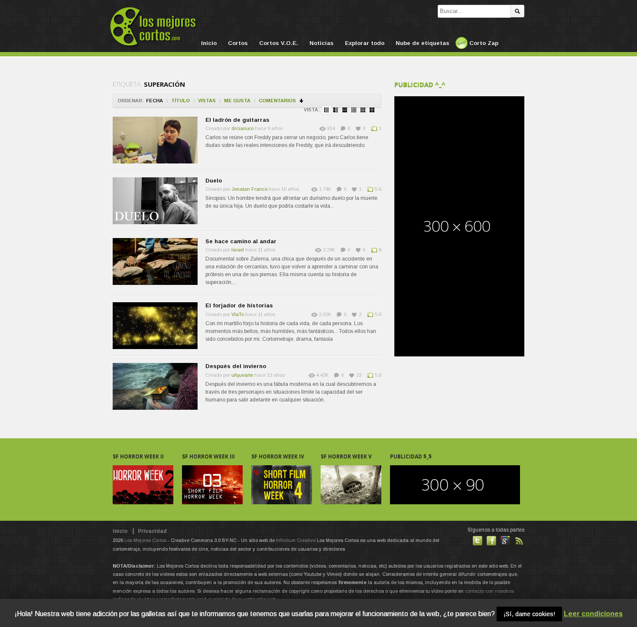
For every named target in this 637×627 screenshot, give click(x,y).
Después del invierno (235, 366)
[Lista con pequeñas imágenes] (326, 109)
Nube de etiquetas (422, 43)
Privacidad (152, 531)
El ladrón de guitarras (237, 120)
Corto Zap (483, 43)
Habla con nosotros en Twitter (477, 541)
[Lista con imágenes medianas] (335, 109)
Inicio (209, 43)
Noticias (321, 43)
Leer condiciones (593, 613)
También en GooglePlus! (505, 541)
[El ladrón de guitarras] (155, 140)
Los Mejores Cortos (145, 540)
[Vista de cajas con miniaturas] (353, 109)
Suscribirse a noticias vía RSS (519, 541)
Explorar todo (364, 43)
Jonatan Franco (249, 189)
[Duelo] (155, 201)
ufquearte (242, 375)
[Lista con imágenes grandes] (344, 109)
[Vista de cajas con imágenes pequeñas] (362, 109)
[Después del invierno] (155, 386)
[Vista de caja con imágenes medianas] (372, 109)
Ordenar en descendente (301, 100)
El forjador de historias (239, 305)
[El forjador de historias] (155, 325)
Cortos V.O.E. (278, 43)
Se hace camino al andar (240, 241)
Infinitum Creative (295, 540)
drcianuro (242, 128)
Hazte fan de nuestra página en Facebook (491, 541)
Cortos (238, 43)
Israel (237, 249)
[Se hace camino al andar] (155, 261)
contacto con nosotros (489, 591)
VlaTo (237, 314)
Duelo (213, 180)
